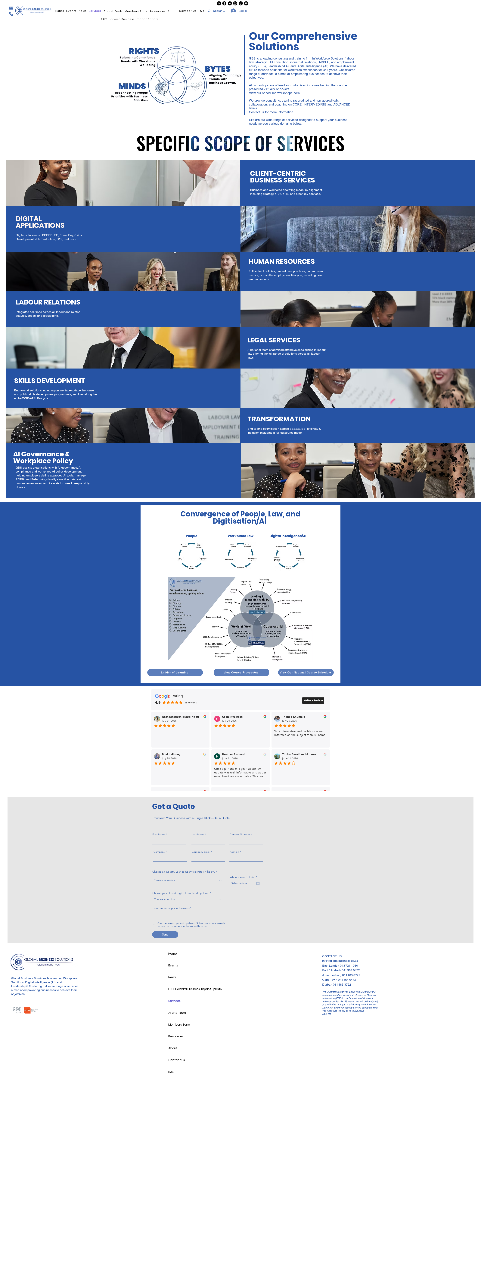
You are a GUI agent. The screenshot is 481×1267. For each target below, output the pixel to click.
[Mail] (10, 8)
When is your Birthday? (243, 877)
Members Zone (179, 1024)
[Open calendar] (257, 883)
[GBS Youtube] (246, 3)
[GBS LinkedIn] (219, 3)
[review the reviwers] (205, 717)
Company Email (201, 851)
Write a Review (313, 700)
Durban (327, 984)
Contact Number (240, 834)
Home (172, 953)
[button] (158, 11)
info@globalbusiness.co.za (340, 960)
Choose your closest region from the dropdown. (180, 893)
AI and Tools (177, 1013)
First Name (158, 834)
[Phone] (10, 13)
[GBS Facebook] (224, 3)
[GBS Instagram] (235, 3)
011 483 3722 (351, 975)
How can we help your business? (172, 908)
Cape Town (330, 979)
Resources (176, 1036)
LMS (171, 1072)
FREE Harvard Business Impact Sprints (194, 989)
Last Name (198, 834)
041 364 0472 (351, 970)
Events (173, 965)
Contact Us (176, 1060)
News (172, 977)
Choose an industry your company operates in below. (183, 871)
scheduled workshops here (281, 93)
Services (174, 1001)
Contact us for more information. (271, 112)
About (172, 1048)
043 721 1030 (349, 965)
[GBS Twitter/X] (230, 3)
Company (159, 851)
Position (234, 851)
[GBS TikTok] (241, 3)
